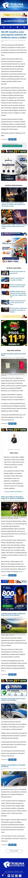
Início (6, 871)
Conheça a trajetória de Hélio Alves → (14, 491)
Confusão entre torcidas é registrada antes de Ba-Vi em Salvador (13, 614)
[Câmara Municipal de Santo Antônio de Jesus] (14, 234)
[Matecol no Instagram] (14, 151)
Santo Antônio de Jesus (13, 40)
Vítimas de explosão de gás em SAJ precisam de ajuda (17, 285)
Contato (21, 871)
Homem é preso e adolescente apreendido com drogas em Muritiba (18, 310)
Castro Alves (12, 357)
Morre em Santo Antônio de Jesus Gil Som (17, 272)
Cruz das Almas (13, 702)
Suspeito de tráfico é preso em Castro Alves (13, 354)
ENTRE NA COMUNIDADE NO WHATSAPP (12, 145)
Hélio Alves (17, 871)
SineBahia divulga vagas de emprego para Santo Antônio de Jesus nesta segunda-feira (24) (18, 294)
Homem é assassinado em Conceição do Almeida (17, 279)
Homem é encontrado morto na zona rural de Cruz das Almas (18, 302)
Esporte (11, 500)
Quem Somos (11, 871)
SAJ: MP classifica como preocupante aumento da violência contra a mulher (14, 35)
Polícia (11, 617)
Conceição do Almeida (14, 768)
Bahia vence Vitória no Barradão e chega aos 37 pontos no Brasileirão (12, 497)
